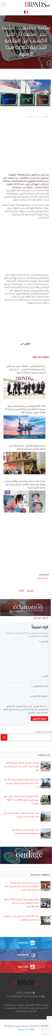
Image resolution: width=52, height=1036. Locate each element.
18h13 (27, 117)
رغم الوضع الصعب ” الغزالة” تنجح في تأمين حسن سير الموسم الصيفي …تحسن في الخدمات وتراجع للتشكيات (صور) (25, 369)
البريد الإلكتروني (39, 686)
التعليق (43, 641)
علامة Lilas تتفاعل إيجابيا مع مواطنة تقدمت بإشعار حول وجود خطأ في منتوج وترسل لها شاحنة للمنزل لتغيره (24, 484)
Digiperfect (23, 1029)
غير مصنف (42, 578)
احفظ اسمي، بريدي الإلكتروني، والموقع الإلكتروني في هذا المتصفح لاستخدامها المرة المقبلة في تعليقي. (25, 709)
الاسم (44, 676)
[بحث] (4, 737)
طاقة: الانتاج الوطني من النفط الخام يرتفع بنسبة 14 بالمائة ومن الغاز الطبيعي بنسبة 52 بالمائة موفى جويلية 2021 (25, 409)
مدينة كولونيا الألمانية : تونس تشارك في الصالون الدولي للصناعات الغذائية (27, 447)
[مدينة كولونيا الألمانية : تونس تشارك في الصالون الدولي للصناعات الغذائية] (24, 463)
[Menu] (3, 4)
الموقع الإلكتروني (39, 696)
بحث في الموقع (44, 732)
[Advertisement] (26, 147)
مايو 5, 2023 (40, 117)
